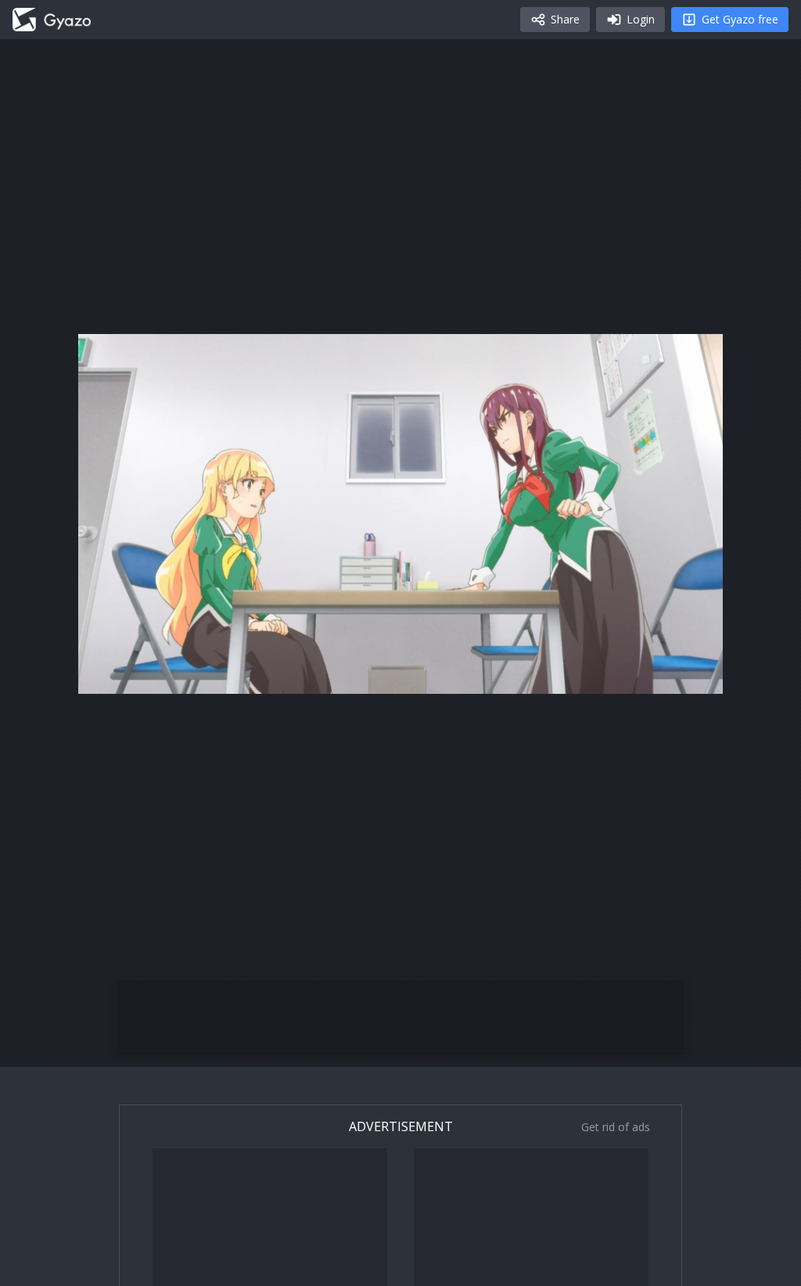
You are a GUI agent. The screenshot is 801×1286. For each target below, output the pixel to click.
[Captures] (52, 19)
